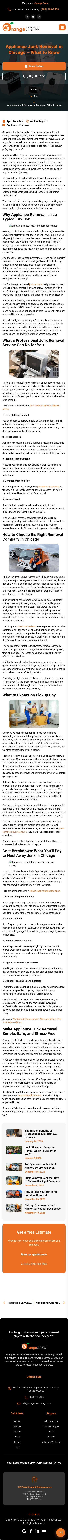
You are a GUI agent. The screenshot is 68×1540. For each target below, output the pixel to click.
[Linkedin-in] (37, 1531)
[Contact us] (60, 1532)
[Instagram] (39, 16)
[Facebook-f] (27, 16)
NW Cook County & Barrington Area (35, 1487)
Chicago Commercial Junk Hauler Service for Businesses (43, 1207)
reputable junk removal (29, 1095)
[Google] (24, 1531)
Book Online (36, 66)
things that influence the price (45, 891)
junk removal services (48, 486)
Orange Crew (41, 3)
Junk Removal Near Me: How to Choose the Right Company (42, 1179)
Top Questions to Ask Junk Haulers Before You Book (41, 1166)
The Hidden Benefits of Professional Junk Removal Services (41, 1134)
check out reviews (27, 626)
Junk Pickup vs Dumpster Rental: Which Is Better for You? (40, 1151)
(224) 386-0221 (36, 1499)
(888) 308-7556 (50, 9)
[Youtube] (33, 16)
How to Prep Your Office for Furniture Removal (41, 1193)
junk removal (35, 284)
